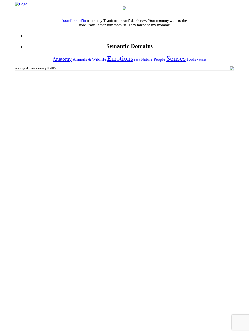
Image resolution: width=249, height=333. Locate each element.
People (159, 59)
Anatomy (62, 59)
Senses (176, 58)
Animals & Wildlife (89, 59)
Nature (147, 59)
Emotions (120, 58)
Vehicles (201, 60)
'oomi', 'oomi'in (74, 21)
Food (137, 60)
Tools (191, 59)
